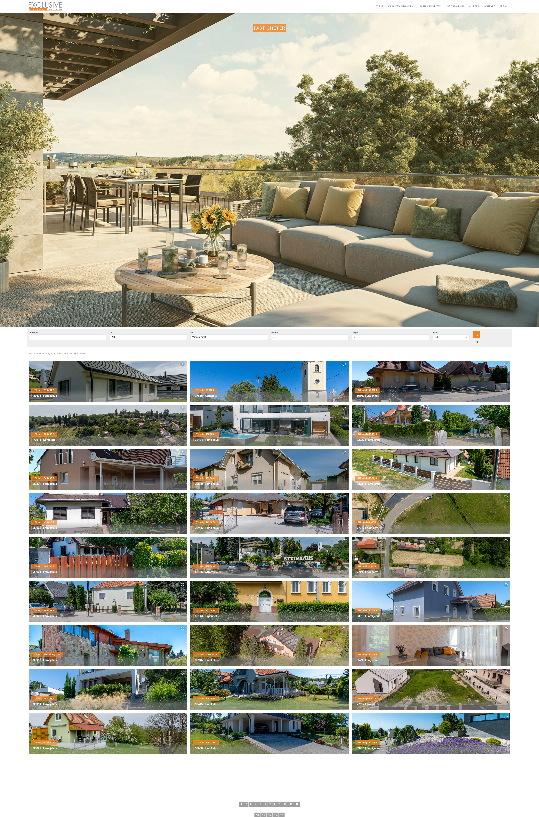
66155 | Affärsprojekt (208, 572)
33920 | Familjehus (45, 616)
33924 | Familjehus (45, 572)
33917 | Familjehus (45, 660)
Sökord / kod (34, 333)
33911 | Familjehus (368, 792)
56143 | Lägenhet (206, 616)
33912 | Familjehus (207, 792)
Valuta (435, 333)
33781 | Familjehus (368, 484)
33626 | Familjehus (45, 395)
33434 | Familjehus (207, 439)
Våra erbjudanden (400, 6)
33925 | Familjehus (45, 528)
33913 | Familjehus (368, 748)
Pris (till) (355, 333)
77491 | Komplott (367, 572)
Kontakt (489, 6)
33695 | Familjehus (45, 792)
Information (455, 6)
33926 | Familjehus (207, 528)
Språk (504, 6)
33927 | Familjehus (368, 439)
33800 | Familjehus (207, 484)
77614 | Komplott (367, 704)
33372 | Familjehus (45, 484)
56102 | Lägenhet (368, 395)
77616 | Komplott (206, 395)
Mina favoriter (431, 6)
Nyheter (473, 6)
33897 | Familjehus (45, 748)
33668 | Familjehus (207, 748)
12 (297, 804)
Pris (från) (275, 333)
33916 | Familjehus (207, 660)
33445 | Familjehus (207, 704)
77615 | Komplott (44, 439)
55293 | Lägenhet (368, 660)
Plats (192, 333)
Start (380, 6)
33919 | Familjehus (368, 616)
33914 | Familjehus (45, 704)
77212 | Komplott (367, 528)
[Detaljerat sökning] (476, 341)
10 (285, 804)
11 (291, 804)
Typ (111, 333)
